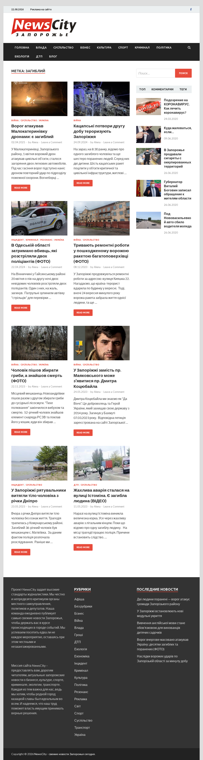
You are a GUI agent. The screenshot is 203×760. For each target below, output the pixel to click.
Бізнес (85, 47)
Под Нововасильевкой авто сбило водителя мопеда (178, 220)
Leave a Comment (51, 142)
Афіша (79, 599)
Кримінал (142, 47)
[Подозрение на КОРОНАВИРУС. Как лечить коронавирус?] (148, 100)
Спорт (123, 47)
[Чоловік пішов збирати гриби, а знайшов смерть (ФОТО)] (39, 345)
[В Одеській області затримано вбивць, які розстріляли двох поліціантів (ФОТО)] (39, 220)
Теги (183, 89)
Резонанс (46, 240)
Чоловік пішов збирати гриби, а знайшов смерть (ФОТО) (36, 375)
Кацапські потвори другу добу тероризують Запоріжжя (99, 131)
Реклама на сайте (41, 9)
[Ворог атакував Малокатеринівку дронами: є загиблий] (39, 100)
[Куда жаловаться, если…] (148, 128)
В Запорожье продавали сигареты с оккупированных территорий (177, 158)
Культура (104, 47)
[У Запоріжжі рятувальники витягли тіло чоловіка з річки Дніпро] (39, 465)
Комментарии (162, 89)
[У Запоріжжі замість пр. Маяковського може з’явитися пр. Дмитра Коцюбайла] (102, 345)
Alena (35, 142)
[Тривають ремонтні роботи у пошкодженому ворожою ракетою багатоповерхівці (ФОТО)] (102, 220)
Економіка (81, 656)
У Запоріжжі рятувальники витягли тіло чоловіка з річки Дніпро (38, 495)
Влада (41, 47)
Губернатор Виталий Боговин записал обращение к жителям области (177, 190)
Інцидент (17, 240)
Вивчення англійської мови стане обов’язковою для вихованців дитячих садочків (161, 627)
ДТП (39, 56)
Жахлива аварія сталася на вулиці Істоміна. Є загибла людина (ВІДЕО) (101, 495)
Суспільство (63, 47)
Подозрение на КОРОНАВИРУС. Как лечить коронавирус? (177, 106)
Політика (163, 47)
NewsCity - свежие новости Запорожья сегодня (64, 754)
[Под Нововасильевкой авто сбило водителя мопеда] (148, 214)
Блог (53, 56)
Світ (77, 706)
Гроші (78, 635)
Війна (15, 120)
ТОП (142, 89)
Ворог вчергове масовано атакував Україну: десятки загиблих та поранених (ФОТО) (163, 644)
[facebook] (191, 9)
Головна (22, 47)
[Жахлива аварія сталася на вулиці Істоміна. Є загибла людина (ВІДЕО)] (102, 465)
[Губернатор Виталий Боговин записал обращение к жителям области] (148, 182)
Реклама (80, 699)
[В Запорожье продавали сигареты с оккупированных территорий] (148, 150)
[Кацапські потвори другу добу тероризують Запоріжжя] (102, 100)
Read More (20, 188)
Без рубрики (83, 606)
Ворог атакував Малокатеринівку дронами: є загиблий (32, 131)
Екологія (22, 56)
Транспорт (82, 727)
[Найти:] (164, 73)
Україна (44, 120)
